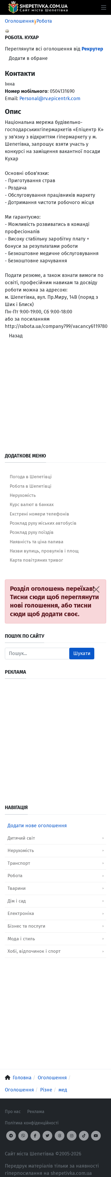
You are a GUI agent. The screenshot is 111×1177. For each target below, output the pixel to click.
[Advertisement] (55, 397)
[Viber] (23, 1136)
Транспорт (19, 863)
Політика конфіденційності (31, 1122)
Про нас (13, 1111)
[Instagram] (72, 1136)
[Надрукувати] (7, 31)
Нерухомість (21, 850)
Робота (44, 21)
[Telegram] (11, 1136)
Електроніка (21, 913)
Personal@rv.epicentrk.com (49, 98)
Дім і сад (17, 901)
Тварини (17, 888)
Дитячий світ (21, 838)
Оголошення (19, 21)
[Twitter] (47, 1136)
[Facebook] (35, 1136)
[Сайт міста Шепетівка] (38, 7)
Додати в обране (28, 58)
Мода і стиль (21, 939)
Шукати (82, 653)
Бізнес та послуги (26, 926)
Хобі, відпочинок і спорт (34, 951)
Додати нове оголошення (37, 826)
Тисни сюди (27, 597)
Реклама (35, 1111)
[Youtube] (96, 1136)
